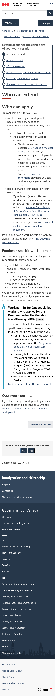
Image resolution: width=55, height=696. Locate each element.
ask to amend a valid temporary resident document (33, 226)
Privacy (5, 689)
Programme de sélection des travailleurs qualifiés (32, 346)
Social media (8, 664)
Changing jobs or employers (22, 78)
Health (5, 571)
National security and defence (17, 590)
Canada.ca (7, 30)
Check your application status (17, 497)
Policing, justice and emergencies (19, 602)
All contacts (8, 517)
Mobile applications (12, 670)
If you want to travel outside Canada (26, 84)
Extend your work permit (36, 36)
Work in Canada (12, 36)
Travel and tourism (11, 552)
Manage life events (11, 652)
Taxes (5, 577)
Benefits (6, 565)
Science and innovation (13, 627)
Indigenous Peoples (12, 634)
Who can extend (15, 54)
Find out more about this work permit (29, 384)
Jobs (4, 540)
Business (6, 559)
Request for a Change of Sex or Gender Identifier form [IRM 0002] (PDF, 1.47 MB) (31, 211)
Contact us (7, 490)
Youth (5, 646)
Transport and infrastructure (16, 609)
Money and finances (12, 621)
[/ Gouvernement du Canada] (20, 4)
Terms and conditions (13, 683)
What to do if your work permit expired (28, 72)
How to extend (14, 60)
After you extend (15, 66)
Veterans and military (13, 640)
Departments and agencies (15, 523)
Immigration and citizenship (30, 30)
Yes (23, 450)
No (31, 450)
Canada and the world (13, 615)
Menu (9, 23)
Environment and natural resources (20, 584)
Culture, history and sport (15, 596)
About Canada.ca (10, 677)
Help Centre (8, 484)
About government (11, 529)
